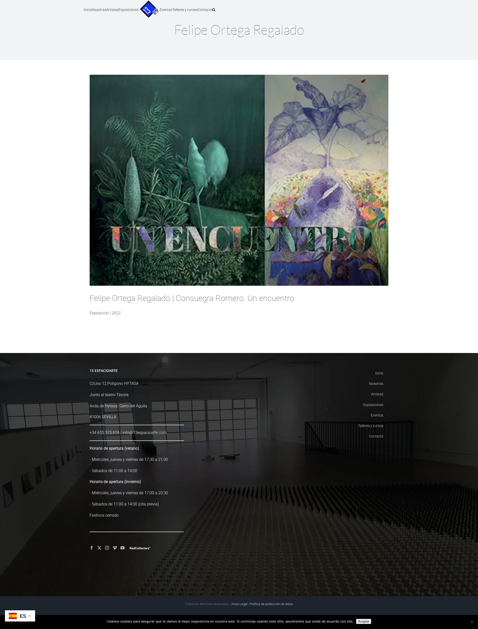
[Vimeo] (115, 548)
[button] (235, 9)
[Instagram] (107, 548)
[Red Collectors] (140, 548)
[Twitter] (99, 548)
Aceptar (363, 621)
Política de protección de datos (271, 604)
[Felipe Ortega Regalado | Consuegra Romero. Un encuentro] (239, 180)
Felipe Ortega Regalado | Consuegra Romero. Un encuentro (192, 298)
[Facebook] (92, 548)
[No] (471, 622)
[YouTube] (122, 548)
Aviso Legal (239, 604)
